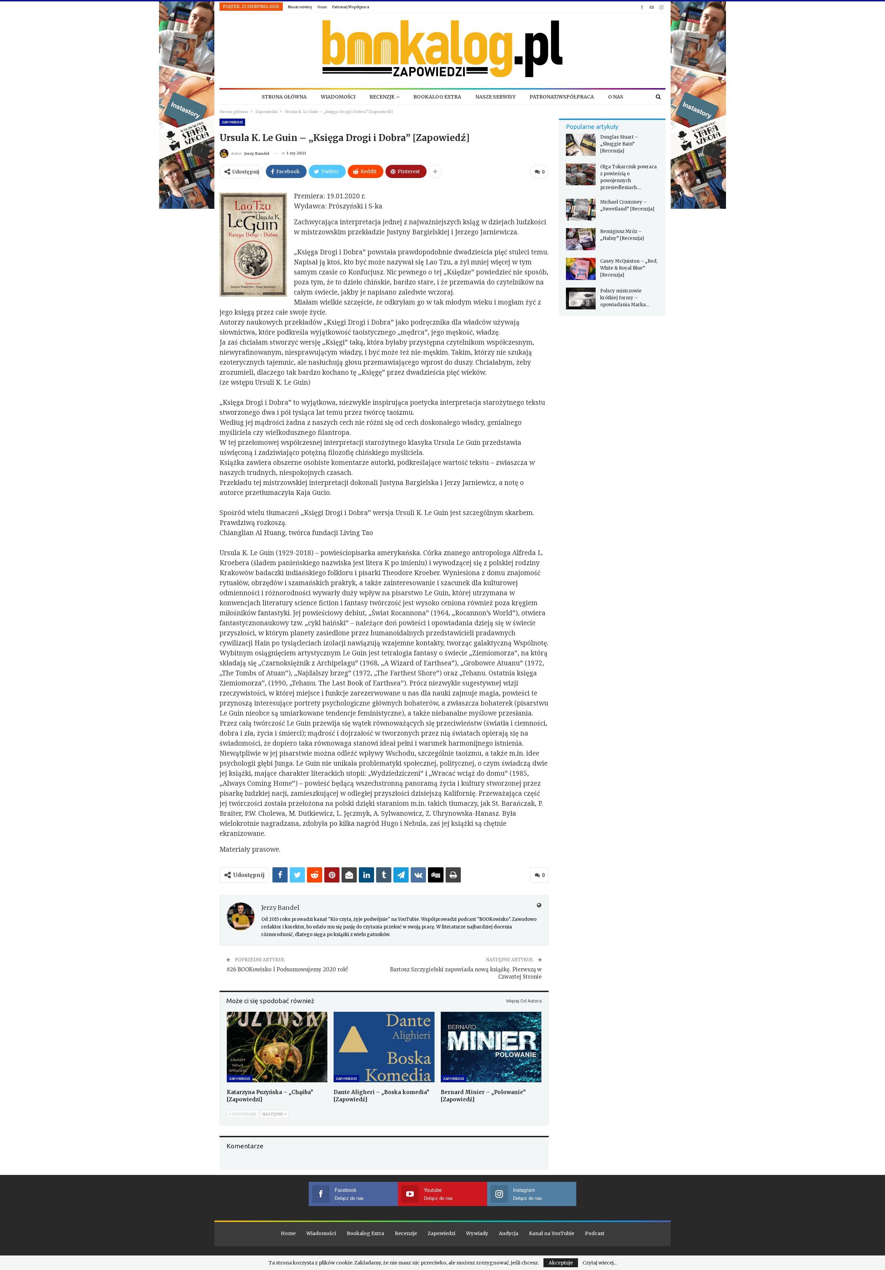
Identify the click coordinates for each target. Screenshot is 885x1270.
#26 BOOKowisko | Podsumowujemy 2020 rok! (287, 969)
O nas (322, 7)
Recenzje (382, 97)
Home (288, 1233)
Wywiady (477, 1233)
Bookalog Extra (437, 97)
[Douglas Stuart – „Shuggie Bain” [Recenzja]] (581, 145)
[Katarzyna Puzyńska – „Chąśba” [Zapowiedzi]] (277, 1047)
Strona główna (284, 97)
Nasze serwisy (300, 7)
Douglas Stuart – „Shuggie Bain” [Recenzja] (619, 144)
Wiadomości (338, 97)
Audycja (508, 1233)
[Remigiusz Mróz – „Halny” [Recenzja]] (581, 239)
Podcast (594, 1233)
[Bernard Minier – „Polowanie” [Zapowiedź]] (491, 1047)
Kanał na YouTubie (551, 1233)
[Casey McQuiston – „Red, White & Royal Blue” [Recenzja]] (581, 269)
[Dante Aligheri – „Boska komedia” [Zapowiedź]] (384, 1047)
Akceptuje (561, 1263)
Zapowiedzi (232, 122)
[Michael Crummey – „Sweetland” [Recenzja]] (581, 210)
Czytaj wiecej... (600, 1262)
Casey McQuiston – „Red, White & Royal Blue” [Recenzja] (629, 268)
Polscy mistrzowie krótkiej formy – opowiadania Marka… (624, 298)
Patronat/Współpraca (350, 7)
